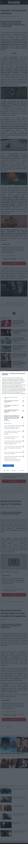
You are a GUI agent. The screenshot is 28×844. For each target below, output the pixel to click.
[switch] (23, 401)
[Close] (25, 373)
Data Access (14, 470)
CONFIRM (8, 465)
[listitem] (14, 398)
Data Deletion (6, 470)
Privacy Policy (22, 470)
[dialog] (14, 422)
